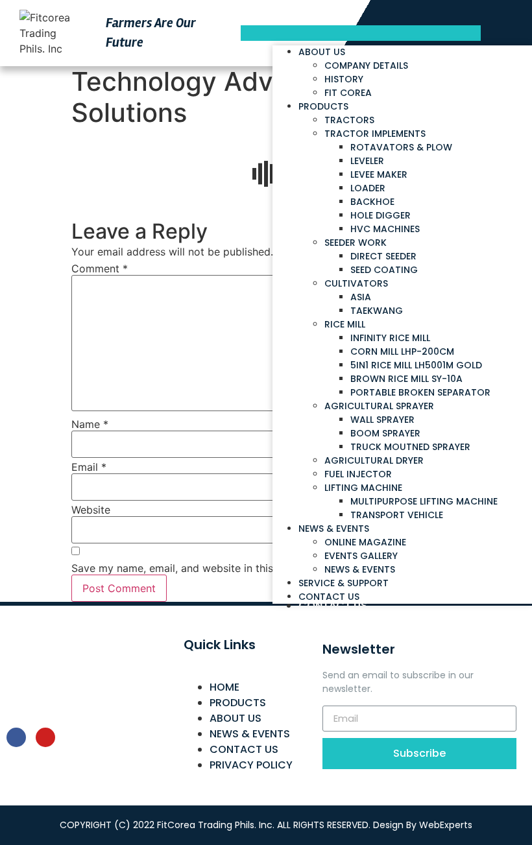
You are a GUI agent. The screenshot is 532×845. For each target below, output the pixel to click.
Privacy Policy (251, 764)
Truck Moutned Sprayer (410, 446)
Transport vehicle (396, 514)
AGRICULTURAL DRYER (374, 460)
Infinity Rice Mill (390, 337)
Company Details (366, 65)
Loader (367, 188)
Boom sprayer (385, 433)
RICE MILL (344, 324)
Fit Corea (348, 92)
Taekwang (376, 310)
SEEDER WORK (355, 242)
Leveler (367, 160)
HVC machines (385, 228)
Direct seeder (383, 256)
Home (224, 687)
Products (323, 106)
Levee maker (378, 174)
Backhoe (372, 201)
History (343, 79)
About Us (321, 51)
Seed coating (384, 269)
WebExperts (445, 824)
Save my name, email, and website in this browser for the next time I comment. (265, 568)
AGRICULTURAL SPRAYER (379, 405)
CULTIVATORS (356, 283)
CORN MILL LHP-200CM (402, 351)
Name (89, 424)
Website (90, 510)
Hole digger (380, 215)
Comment (99, 268)
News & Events (333, 528)
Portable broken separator (420, 392)
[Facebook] (16, 737)
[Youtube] (45, 737)
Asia (360, 297)
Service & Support (343, 583)
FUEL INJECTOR (358, 474)
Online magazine (365, 542)
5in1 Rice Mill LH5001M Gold (416, 365)
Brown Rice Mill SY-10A (406, 378)
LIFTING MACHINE (363, 487)
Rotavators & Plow (401, 147)
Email (88, 467)
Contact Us (332, 605)
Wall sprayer (382, 419)
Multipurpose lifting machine (424, 501)
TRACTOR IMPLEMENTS (375, 133)
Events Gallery (361, 555)
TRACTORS (349, 119)
